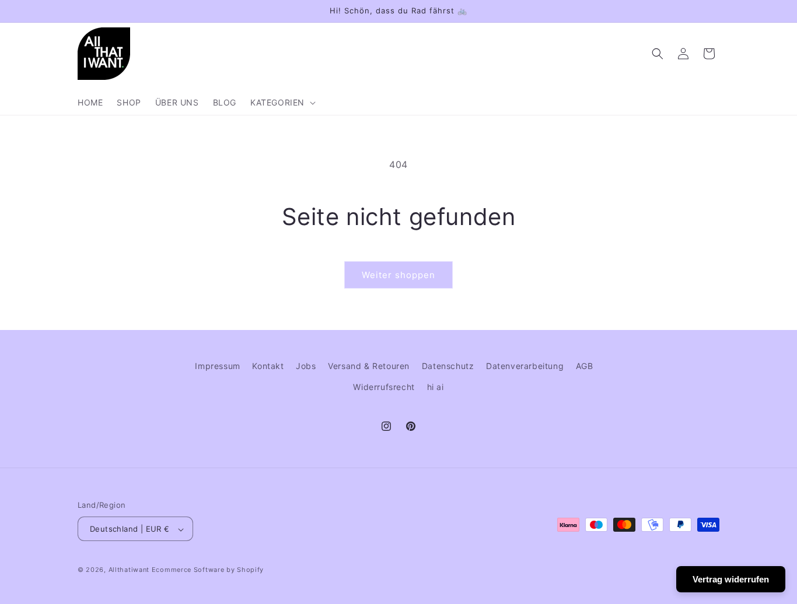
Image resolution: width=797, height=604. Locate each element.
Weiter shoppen (398, 274)
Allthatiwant (129, 570)
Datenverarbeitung (525, 366)
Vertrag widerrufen (731, 579)
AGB (584, 366)
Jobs (306, 366)
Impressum (217, 366)
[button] (281, 102)
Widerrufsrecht (383, 386)
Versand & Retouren (369, 366)
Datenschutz (448, 366)
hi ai (435, 386)
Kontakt (268, 366)
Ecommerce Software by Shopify (208, 570)
